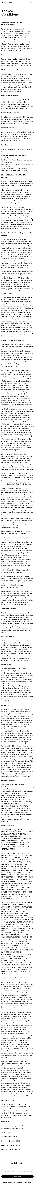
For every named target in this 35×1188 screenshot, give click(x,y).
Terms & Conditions (17, 1182)
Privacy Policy (28, 1182)
